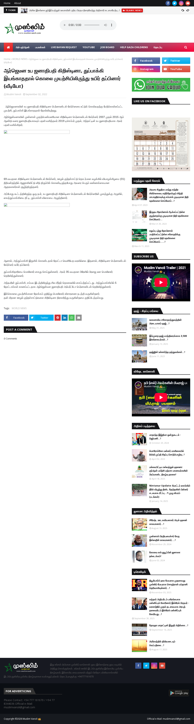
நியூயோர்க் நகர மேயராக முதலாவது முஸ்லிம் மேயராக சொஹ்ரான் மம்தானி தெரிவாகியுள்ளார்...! (168, 584)
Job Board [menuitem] (107, 47)
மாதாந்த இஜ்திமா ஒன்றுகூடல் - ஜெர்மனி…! (165, 436)
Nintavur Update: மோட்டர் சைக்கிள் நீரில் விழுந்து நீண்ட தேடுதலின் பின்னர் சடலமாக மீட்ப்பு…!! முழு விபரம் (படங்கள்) (169, 491)
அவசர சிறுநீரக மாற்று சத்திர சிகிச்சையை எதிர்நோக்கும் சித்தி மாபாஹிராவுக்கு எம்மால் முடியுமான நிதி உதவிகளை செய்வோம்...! (169, 195)
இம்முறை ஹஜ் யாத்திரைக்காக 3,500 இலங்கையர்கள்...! (168, 337)
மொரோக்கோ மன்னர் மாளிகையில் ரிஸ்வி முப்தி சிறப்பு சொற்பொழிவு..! (167, 452)
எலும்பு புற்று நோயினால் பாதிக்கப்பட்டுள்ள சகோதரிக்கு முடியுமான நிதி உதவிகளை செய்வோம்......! (164, 236)
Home (7, 3)
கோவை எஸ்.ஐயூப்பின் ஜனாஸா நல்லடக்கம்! (164, 554)
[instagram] (181, 3)
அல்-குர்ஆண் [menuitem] (23, 47)
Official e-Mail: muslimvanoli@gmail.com (168, 718)
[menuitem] (8, 47)
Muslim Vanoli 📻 (32, 718)
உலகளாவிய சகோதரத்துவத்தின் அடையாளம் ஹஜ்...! (165, 321)
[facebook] (168, 3)
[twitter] (174, 3)
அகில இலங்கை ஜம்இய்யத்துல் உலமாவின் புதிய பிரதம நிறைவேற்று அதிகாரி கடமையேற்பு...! (74, 10)
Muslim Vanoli (13, 94)
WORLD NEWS (19, 59)
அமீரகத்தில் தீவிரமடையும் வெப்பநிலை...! (162, 643)
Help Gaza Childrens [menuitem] (134, 47)
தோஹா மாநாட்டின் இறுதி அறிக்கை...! (168, 625)
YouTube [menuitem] (89, 47)
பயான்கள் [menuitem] (40, 47)
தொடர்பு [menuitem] (158, 47)
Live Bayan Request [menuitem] (64, 47)
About (17, 3)
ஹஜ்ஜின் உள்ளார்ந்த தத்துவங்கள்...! (167, 352)
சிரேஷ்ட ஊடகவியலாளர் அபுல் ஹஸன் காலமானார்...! (168, 522)
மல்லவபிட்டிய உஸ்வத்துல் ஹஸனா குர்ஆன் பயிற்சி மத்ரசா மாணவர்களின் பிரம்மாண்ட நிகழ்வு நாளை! (168, 470)
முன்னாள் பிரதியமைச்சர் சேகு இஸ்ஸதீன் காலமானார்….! (164, 538)
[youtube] (187, 3)
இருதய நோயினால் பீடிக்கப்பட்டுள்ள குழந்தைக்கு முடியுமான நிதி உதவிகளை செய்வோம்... (169, 215)
